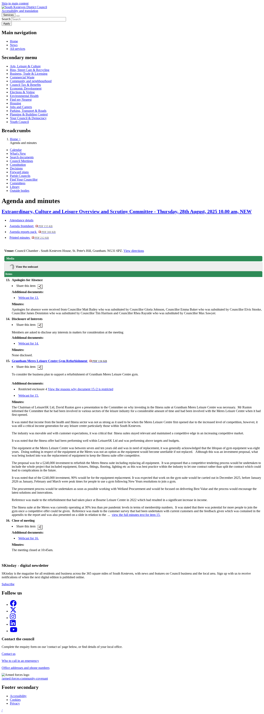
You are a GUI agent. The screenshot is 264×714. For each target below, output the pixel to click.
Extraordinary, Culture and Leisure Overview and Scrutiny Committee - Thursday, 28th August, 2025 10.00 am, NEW (127, 211)
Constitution (18, 164)
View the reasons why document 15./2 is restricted (80, 389)
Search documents (22, 157)
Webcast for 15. (28, 395)
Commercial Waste (22, 77)
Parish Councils (20, 176)
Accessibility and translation (20, 11)
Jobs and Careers (21, 107)
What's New (18, 153)
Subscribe (8, 584)
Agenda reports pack (32, 232)
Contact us (8, 654)
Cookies (15, 699)
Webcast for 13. (28, 297)
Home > (15, 139)
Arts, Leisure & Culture (25, 66)
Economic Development (25, 88)
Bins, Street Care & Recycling (29, 70)
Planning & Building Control (29, 114)
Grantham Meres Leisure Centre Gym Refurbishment (59, 361)
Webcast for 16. (28, 538)
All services (17, 48)
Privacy (15, 703)
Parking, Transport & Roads (28, 110)
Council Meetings (21, 161)
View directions (134, 250)
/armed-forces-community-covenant (25, 678)
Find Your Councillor (24, 179)
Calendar (16, 150)
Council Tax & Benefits (25, 84)
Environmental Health (24, 96)
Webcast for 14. (28, 343)
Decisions (16, 168)
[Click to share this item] (40, 286)
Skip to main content (15, 3)
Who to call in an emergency (20, 661)
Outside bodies (19, 190)
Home (14, 41)
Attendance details (21, 220)
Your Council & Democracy (28, 118)
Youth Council (19, 122)
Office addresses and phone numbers (26, 668)
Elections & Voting (22, 92)
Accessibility (18, 696)
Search (6, 19)
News (14, 45)
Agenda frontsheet (31, 226)
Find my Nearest (21, 99)
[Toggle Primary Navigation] (18, 15)
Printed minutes (29, 237)
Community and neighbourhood (31, 81)
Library (15, 187)
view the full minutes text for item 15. (136, 515)
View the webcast (27, 266)
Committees (17, 183)
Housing (15, 103)
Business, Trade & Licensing (28, 73)
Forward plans (19, 172)
